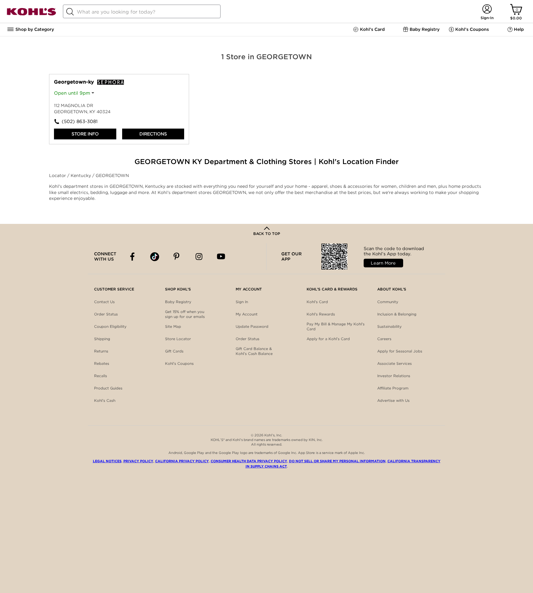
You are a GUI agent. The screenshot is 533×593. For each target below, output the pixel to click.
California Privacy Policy (182, 461)
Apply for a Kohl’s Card (328, 338)
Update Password (252, 326)
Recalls (100, 375)
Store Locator (178, 338)
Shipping (102, 338)
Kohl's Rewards (321, 314)
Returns (101, 351)
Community (387, 301)
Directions (153, 133)
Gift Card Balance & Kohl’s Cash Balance (254, 351)
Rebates (101, 363)
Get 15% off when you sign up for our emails (185, 314)
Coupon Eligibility (110, 326)
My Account (247, 314)
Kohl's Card (317, 301)
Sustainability (389, 326)
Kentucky (81, 175)
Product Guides (108, 388)
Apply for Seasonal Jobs (399, 351)
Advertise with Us (393, 400)
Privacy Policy (138, 461)
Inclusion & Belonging (396, 314)
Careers (384, 338)
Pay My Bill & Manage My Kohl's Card (336, 326)
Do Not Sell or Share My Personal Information (337, 461)
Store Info (85, 133)
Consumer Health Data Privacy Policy (249, 461)
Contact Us (104, 301)
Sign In (242, 301)
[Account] (487, 9)
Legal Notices (107, 461)
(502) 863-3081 (79, 121)
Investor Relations (393, 375)
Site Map (173, 326)
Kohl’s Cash (104, 400)
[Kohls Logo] (31, 14)
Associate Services (394, 363)
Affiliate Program (392, 388)
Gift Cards (174, 351)
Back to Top (266, 233)
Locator (58, 175)
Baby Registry (178, 301)
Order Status (106, 314)
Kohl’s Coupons (179, 363)
